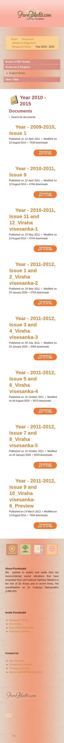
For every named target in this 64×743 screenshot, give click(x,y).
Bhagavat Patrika (18, 620)
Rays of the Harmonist (21, 627)
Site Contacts (16, 660)
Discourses (15, 624)
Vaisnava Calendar (19, 631)
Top (13, 735)
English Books (17, 73)
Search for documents (23, 117)
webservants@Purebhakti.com (26, 672)
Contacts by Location (20, 664)
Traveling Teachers (19, 668)
